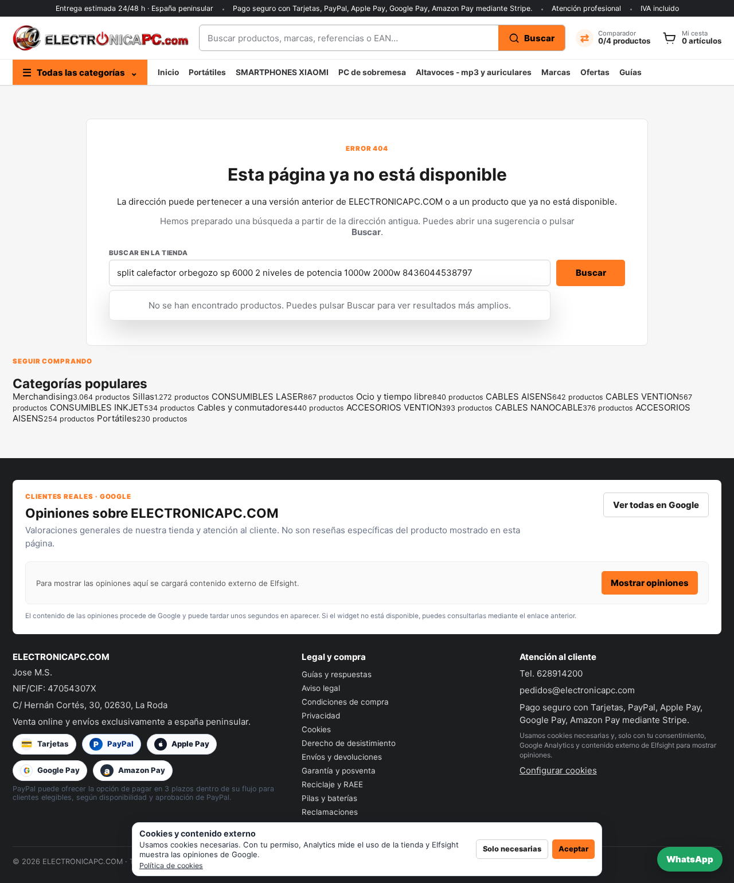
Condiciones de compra (345, 701)
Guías (630, 72)
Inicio (168, 72)
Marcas (556, 72)
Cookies (316, 729)
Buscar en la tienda (148, 253)
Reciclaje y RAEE (332, 784)
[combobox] (349, 37)
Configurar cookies (558, 770)
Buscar (591, 272)
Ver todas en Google (656, 504)
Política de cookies (171, 865)
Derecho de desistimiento (349, 743)
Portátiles (207, 72)
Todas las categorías (80, 73)
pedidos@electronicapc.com (577, 690)
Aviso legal (321, 688)
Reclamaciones (330, 811)
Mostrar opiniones (650, 582)
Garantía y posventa (339, 770)
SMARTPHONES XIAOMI (282, 72)
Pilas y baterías (329, 798)
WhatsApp (689, 859)
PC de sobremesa (372, 72)
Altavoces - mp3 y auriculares (474, 72)
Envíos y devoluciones (342, 756)
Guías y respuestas (337, 674)
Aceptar (573, 849)
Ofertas (595, 72)
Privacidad (321, 715)
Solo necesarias (512, 849)
